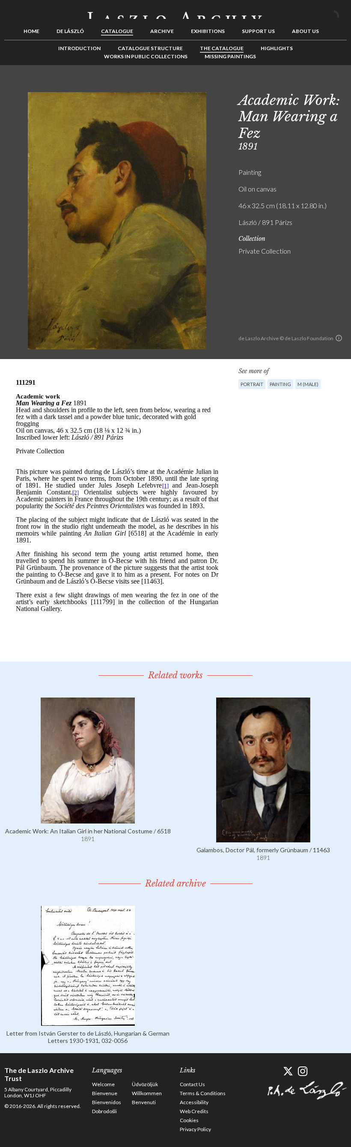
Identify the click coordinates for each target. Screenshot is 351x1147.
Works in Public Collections (145, 56)
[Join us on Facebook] (273, 1071)
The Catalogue (222, 48)
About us (305, 31)
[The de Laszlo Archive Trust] (175, 11)
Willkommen (147, 1093)
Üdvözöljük (145, 1084)
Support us (258, 31)
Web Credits (194, 1111)
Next (340, 84)
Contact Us (192, 1084)
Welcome (103, 1084)
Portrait (252, 384)
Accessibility (194, 1102)
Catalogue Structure (150, 48)
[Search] (340, 12)
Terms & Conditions (203, 1093)
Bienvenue (104, 1093)
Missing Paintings (230, 56)
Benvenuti (144, 1102)
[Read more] (88, 819)
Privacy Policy (195, 1129)
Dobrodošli (104, 1111)
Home (31, 31)
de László (70, 31)
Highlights (277, 48)
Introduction (79, 48)
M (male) (307, 384)
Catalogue (117, 31)
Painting (280, 384)
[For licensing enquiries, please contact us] (339, 338)
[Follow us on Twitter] (288, 1071)
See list (327, 84)
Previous (313, 84)
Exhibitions (208, 31)
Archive (162, 31)
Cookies (189, 1120)
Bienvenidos (106, 1102)
